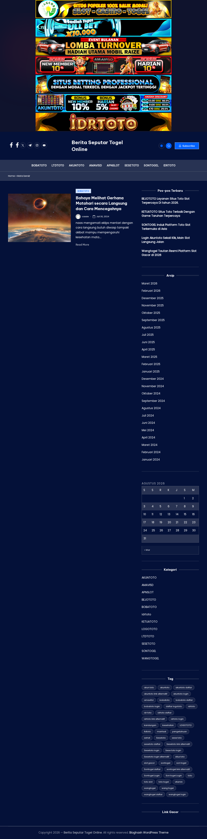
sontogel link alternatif (178, 769)
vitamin (179, 781)
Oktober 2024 (151, 393)
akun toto (149, 687)
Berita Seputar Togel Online (97, 145)
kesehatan (168, 725)
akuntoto (164, 687)
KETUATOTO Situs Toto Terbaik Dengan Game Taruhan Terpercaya (168, 214)
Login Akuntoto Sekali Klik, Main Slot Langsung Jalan (166, 240)
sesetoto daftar (152, 744)
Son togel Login (174, 775)
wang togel (168, 788)
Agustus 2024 (151, 408)
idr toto (148, 712)
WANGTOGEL (150, 658)
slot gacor (149, 763)
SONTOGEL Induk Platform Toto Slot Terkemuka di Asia (166, 227)
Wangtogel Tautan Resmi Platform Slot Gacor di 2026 (169, 253)
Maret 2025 (149, 357)
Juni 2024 (148, 423)
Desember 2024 (153, 379)
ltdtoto (147, 731)
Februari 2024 (151, 452)
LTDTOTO (148, 636)
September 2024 (153, 401)
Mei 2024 (148, 430)
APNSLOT (148, 592)
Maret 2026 (149, 283)
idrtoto (146, 614)
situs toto (180, 756)
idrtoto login (177, 718)
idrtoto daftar (165, 712)
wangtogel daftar (153, 794)
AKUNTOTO (149, 578)
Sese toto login (173, 750)
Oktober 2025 (151, 313)
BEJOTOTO (149, 600)
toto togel (164, 781)
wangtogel (150, 788)
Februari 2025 (151, 364)
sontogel (165, 763)
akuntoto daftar (184, 687)
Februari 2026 (151, 291)
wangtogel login (177, 794)
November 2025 (153, 305)
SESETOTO (148, 644)
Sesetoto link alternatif (178, 744)
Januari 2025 (151, 371)
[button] (187, 145)
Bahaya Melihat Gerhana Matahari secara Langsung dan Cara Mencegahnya (101, 203)
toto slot (148, 781)
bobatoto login (152, 706)
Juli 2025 (148, 335)
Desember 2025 (152, 298)
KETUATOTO (150, 622)
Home (11, 176)
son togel (181, 763)
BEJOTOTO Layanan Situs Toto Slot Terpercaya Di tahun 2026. (166, 201)
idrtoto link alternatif (154, 718)
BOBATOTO (83, 191)
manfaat (161, 731)
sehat (147, 737)
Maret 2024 (150, 445)
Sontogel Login (152, 775)
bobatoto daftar (184, 700)
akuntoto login (180, 693)
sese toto (177, 737)
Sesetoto (161, 737)
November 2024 (153, 386)
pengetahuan (179, 731)
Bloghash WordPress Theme (149, 832)
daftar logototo (174, 706)
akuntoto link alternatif (155, 693)
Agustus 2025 (151, 327)
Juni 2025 (148, 342)
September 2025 (153, 320)
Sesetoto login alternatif (156, 756)
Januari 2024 (151, 460)
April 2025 (148, 349)
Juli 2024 (148, 415)
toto (190, 775)
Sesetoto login (151, 750)
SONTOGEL (149, 651)
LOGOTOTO (149, 629)
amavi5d (148, 700)
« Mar (147, 549)
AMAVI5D (147, 585)
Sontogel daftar (152, 769)
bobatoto (165, 700)
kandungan (150, 725)
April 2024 (148, 437)
